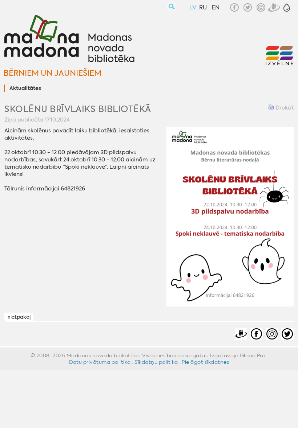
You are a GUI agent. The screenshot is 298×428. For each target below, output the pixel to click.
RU (203, 7)
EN (216, 7)
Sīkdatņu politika (156, 362)
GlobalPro (253, 355)
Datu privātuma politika (100, 362)
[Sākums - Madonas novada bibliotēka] (69, 39)
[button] (286, 7)
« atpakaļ (19, 317)
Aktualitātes (25, 88)
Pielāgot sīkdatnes (205, 362)
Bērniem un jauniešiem (52, 73)
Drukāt (284, 107)
